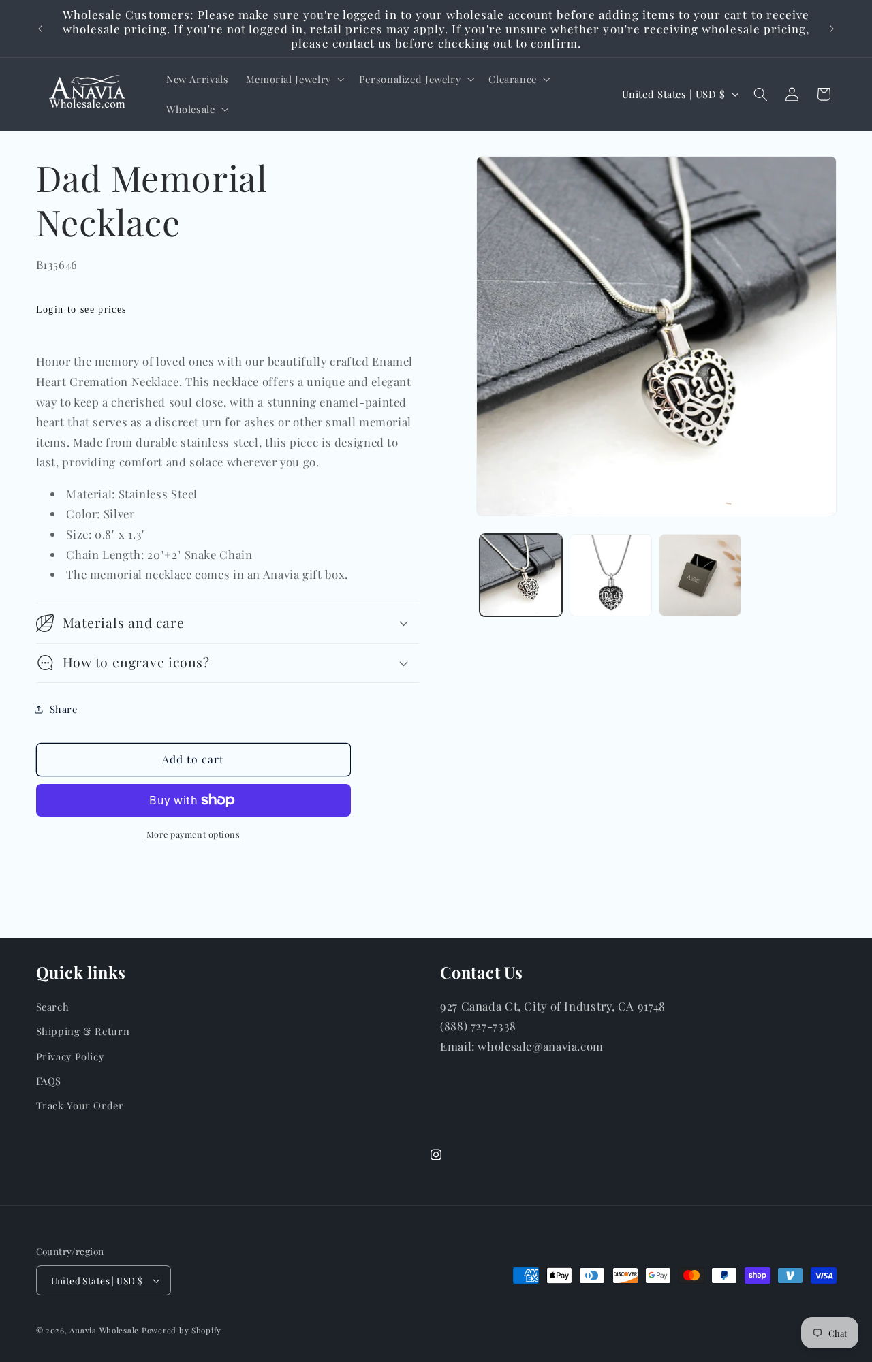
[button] (293, 79)
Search (52, 1006)
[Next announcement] (832, 28)
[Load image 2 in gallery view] (611, 575)
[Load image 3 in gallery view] (700, 575)
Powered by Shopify (181, 1330)
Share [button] (64, 709)
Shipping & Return (83, 1031)
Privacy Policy (70, 1056)
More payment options (193, 834)
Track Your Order (80, 1106)
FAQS (49, 1081)
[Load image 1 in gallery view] (521, 575)
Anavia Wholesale (104, 1330)
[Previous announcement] (40, 28)
